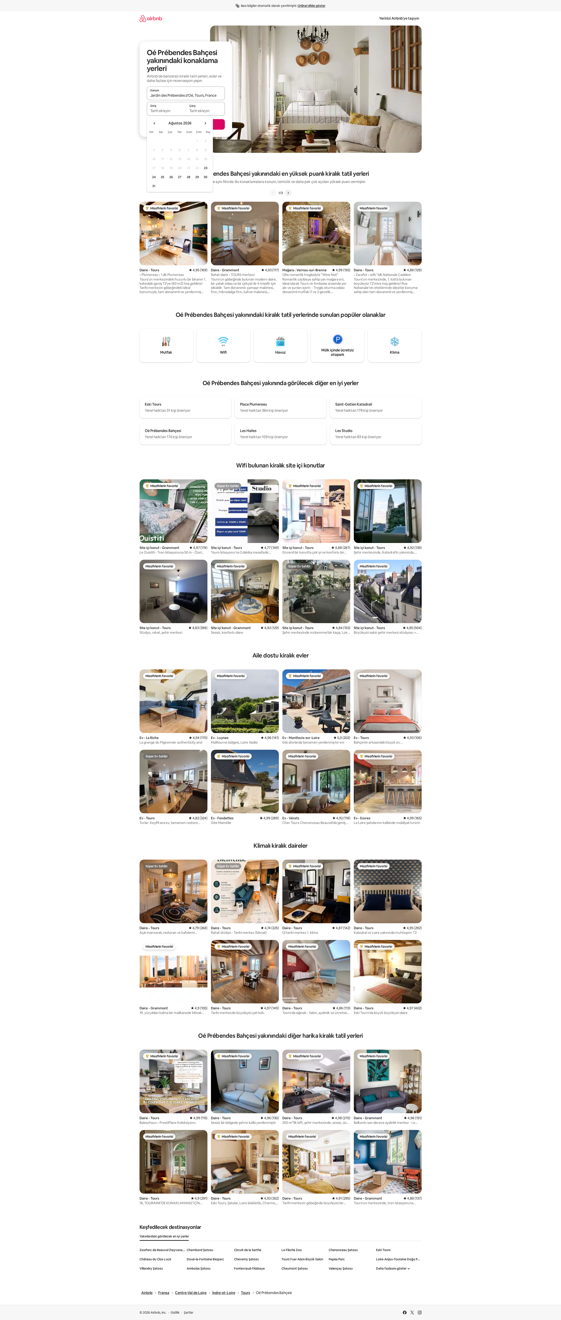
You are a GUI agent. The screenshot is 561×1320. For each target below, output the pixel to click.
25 (162, 177)
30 (205, 177)
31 (153, 186)
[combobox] (185, 95)
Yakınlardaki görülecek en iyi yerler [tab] (164, 1236)
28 (188, 177)
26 (171, 177)
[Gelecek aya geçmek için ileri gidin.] (205, 123)
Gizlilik (175, 1312)
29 (197, 177)
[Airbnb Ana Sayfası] (151, 18)
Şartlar (188, 1312)
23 (205, 168)
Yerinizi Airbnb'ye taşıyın (399, 18)
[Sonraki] (288, 192)
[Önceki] (273, 192)
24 (154, 177)
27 (179, 177)
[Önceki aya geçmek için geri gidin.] (154, 123)
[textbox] (166, 110)
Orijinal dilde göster (311, 6)
